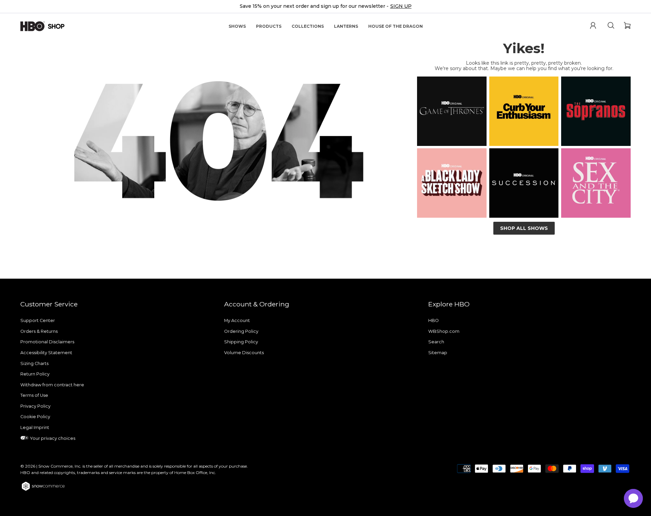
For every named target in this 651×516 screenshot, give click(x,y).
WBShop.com (443, 331)
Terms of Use (34, 395)
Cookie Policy (35, 416)
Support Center (37, 320)
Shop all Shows (524, 228)
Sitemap (437, 352)
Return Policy (35, 374)
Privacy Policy (35, 406)
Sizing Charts (34, 363)
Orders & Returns (39, 331)
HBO (433, 320)
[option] (325, 6)
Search (436, 341)
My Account (237, 320)
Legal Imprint (34, 427)
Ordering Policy (241, 331)
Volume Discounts (244, 352)
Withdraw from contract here (52, 384)
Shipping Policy (241, 341)
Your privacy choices (52, 438)
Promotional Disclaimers (47, 341)
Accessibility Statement (46, 352)
